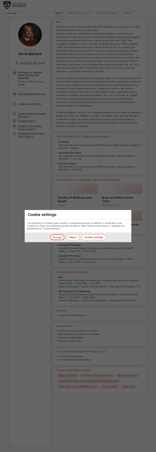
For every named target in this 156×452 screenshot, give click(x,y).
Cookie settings (93, 237)
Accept (57, 237)
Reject (73, 237)
